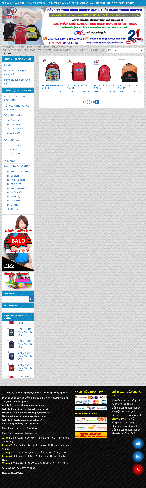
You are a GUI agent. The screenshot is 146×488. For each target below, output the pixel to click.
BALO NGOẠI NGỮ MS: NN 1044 (129, 86)
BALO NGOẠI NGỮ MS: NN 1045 (103, 86)
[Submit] (31, 299)
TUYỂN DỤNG (118, 3)
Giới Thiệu (20, 3)
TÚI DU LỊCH (13, 176)
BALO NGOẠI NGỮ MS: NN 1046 (78, 86)
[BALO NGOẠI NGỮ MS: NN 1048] (52, 70)
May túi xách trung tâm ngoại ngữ (15, 72)
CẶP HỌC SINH (14, 154)
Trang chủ (9, 47)
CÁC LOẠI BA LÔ (13, 115)
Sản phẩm (28, 47)
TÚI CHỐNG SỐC (15, 192)
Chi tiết (44, 91)
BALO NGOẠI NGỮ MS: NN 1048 (52, 86)
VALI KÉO (9, 161)
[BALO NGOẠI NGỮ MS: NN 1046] (78, 70)
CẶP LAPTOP (13, 149)
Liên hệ (61, 91)
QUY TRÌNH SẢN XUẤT (59, 3)
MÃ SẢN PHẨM (103, 3)
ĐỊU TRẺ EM (12, 209)
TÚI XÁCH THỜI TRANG (18, 172)
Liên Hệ (130, 3)
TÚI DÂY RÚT (13, 205)
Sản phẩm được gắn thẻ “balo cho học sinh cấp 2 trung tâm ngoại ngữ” (37, 49)
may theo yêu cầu (37, 3)
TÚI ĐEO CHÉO (14, 184)
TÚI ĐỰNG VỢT (14, 196)
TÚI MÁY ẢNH (13, 201)
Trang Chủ (7, 3)
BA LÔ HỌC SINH (15, 129)
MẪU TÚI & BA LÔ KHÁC (17, 166)
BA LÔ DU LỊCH (14, 120)
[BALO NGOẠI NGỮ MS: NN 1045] (104, 70)
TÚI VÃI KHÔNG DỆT (16, 188)
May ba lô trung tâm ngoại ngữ (17, 82)
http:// (15, 405)
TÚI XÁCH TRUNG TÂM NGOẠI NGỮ (16, 108)
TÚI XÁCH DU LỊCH (16, 180)
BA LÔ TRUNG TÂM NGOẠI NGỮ (14, 98)
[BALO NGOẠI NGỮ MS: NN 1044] (129, 70)
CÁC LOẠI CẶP (12, 140)
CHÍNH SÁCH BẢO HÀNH (83, 3)
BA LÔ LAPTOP (14, 124)
